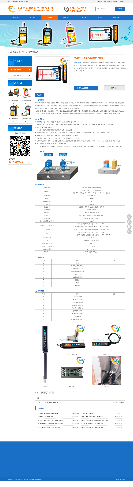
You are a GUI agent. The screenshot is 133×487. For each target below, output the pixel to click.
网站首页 (16, 17)
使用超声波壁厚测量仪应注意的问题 (49, 427)
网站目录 (45, 455)
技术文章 (38, 469)
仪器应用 (83, 17)
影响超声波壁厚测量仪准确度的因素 (92, 424)
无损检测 (30, 455)
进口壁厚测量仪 (16, 75)
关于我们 (33, 17)
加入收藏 (115, 1)
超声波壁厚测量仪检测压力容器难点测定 (50, 424)
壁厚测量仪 (44, 393)
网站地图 (100, 1)
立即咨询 (114, 88)
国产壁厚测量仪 (33, 52)
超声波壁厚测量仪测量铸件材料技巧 (92, 417)
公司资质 (11, 472)
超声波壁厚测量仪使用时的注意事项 (92, 427)
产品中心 (50, 17)
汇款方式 (100, 17)
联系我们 (121, 1)
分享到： (38, 398)
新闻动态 (66, 17)
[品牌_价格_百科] (34, 9)
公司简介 (11, 469)
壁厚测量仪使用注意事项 (45, 417)
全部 (51, 393)
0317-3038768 (129, 216)
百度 (105, 1)
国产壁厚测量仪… (27, 469)
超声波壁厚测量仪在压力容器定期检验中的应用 (95, 420)
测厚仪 (56, 103)
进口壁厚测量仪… (27, 472)
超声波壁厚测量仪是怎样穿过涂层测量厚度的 (51, 420)
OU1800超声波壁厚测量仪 (50, 402)
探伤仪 (24, 455)
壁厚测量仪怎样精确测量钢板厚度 (48, 413)
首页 (18, 52)
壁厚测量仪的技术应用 (88, 413)
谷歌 (108, 1)
